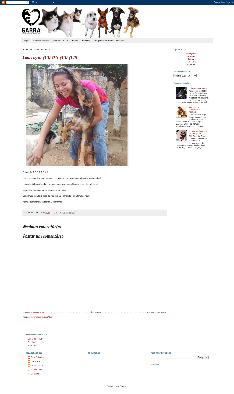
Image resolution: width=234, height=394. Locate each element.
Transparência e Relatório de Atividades (109, 40)
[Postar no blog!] (63, 212)
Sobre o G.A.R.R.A (60, 40)
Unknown (35, 374)
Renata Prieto (37, 370)
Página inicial (95, 312)
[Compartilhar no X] (66, 212)
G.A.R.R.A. (35, 361)
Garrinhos (86, 40)
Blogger (123, 386)
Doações (26, 40)
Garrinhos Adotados (41, 40)
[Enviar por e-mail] (60, 212)
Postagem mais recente (33, 312)
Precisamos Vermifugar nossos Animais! (197, 109)
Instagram (32, 345)
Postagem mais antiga (156, 312)
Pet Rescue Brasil (38, 365)
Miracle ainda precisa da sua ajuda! (198, 132)
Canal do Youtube (35, 339)
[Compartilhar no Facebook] (69, 212)
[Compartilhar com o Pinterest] (72, 212)
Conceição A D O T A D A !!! (50, 57)
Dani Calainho (37, 357)
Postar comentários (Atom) (41, 317)
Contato (75, 40)
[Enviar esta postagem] (55, 213)
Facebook (32, 342)
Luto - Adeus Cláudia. (198, 88)
